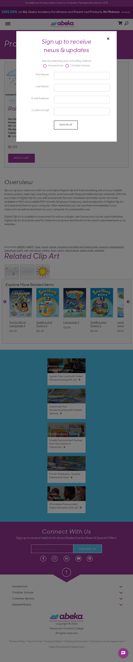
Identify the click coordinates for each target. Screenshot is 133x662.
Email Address (40, 98)
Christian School (80, 65)
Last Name (42, 86)
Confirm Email (40, 110)
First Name (42, 74)
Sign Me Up (65, 125)
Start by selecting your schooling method (66, 61)
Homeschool (55, 65)
